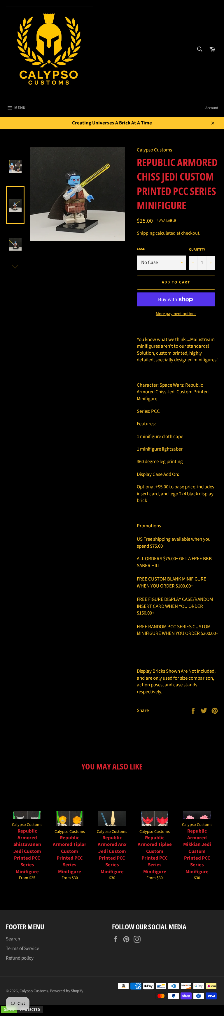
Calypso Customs (34, 991)
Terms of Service (22, 948)
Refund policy (20, 958)
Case (141, 249)
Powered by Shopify (66, 991)
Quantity (197, 249)
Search (13, 938)
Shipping (146, 233)
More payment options (176, 314)
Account (211, 107)
